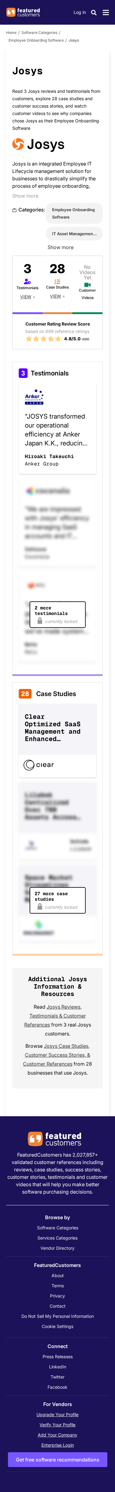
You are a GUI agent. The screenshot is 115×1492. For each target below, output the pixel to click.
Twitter (57, 1376)
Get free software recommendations (57, 1460)
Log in (80, 12)
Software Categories (39, 32)
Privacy (57, 1295)
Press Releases (58, 1356)
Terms (58, 1285)
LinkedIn (57, 1366)
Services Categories (57, 1237)
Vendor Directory (57, 1248)
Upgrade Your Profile (57, 1414)
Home (11, 32)
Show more (25, 196)
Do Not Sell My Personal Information (57, 1316)
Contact (58, 1306)
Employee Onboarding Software (36, 40)
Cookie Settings (57, 1326)
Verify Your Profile (57, 1424)
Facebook (57, 1387)
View (25, 296)
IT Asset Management (73, 233)
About (58, 1275)
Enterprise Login (57, 1445)
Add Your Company (57, 1434)
